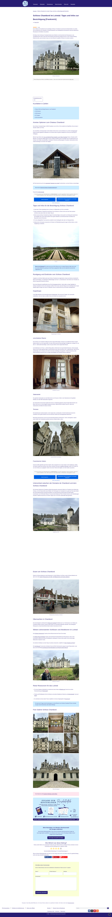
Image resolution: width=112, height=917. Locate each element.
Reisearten (42, 4)
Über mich (66, 4)
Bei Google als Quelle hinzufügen (56, 837)
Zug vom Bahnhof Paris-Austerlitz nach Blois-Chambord (55, 137)
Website (65, 871)
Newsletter (73, 4)
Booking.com (62, 689)
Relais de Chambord (52, 622)
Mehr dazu (72, 79)
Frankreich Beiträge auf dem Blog (50, 793)
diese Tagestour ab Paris (69, 642)
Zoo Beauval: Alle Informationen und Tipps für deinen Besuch (55, 647)
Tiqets (35, 695)
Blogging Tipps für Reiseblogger (59, 908)
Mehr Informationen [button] (56, 202)
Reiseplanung (50, 4)
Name (36, 871)
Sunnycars (75, 130)
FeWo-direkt (45, 690)
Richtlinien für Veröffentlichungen (18, 908)
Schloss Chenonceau (39, 633)
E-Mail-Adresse (52, 871)
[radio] (51, 848)
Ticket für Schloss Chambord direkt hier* (48, 187)
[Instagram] (92, 911)
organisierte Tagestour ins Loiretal (52, 183)
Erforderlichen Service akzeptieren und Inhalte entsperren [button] (67, 199)
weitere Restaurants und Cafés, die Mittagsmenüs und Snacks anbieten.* (55, 576)
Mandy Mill (37, 22)
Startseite (35, 11)
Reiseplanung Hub (50, 911)
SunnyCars (67, 698)
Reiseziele (35, 4)
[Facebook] (89, 911)
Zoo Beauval (37, 646)
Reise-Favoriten (58, 4)
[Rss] (97, 911)
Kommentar (38, 876)
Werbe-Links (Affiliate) (31, 908)
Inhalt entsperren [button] (44, 199)
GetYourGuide (41, 192)
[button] (48, 857)
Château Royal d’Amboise (39, 636)
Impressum (57, 911)
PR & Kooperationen (6, 908)
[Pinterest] (94, 911)
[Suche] (108, 908)
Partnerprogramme (71, 902)
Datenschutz (62, 911)
